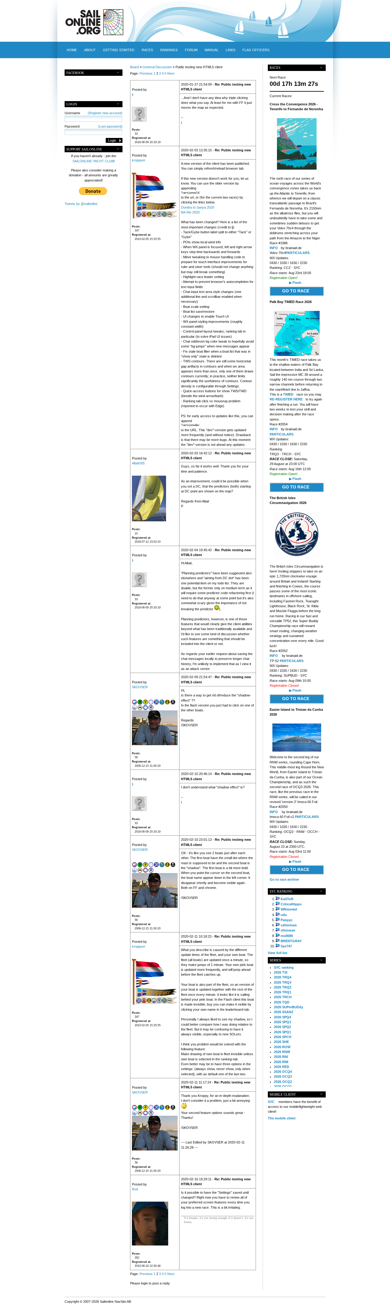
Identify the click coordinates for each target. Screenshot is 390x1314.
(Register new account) (105, 113)
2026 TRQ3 (282, 982)
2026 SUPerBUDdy (288, 1007)
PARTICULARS (298, 253)
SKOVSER (140, 687)
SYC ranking (284, 967)
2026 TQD (281, 1002)
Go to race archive (284, 879)
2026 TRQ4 (282, 977)
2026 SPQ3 (282, 1022)
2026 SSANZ (283, 1012)
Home (72, 50)
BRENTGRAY (291, 941)
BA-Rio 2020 (190, 212)
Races (147, 50)
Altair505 (138, 463)
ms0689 (287, 936)
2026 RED (281, 1067)
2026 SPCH (282, 1037)
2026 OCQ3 (283, 1076)
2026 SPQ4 (282, 1017)
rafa (284, 915)
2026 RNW (282, 1052)
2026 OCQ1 (283, 1086)
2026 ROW (282, 1047)
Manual (211, 50)
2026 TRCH (283, 997)
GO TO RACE (295, 290)
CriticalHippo (291, 904)
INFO (274, 248)
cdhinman (289, 925)
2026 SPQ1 (282, 1032)
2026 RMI (281, 1062)
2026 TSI (280, 972)
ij (132, 94)
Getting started (118, 50)
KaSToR (287, 899)
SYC (271, 1102)
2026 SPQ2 (282, 1027)
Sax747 (286, 946)
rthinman (288, 930)
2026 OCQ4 (283, 1071)
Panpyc (286, 920)
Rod (135, 1189)
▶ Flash (295, 282)
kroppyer (138, 160)
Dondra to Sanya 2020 (197, 207)
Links (230, 50)
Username (93, 113)
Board (134, 67)
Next (170, 73)
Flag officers (256, 50)
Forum (191, 50)
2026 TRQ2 (282, 987)
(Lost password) (110, 126)
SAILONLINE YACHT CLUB (93, 161)
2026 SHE (281, 1042)
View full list (277, 953)
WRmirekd (289, 909)
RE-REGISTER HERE (286, 399)
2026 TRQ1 (282, 992)
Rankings (169, 50)
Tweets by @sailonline (81, 204)
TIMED (288, 394)
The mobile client (282, 1118)
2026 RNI (281, 1057)
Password (93, 126)
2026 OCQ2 (283, 1081)
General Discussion (157, 67)
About (90, 50)
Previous (146, 73)
